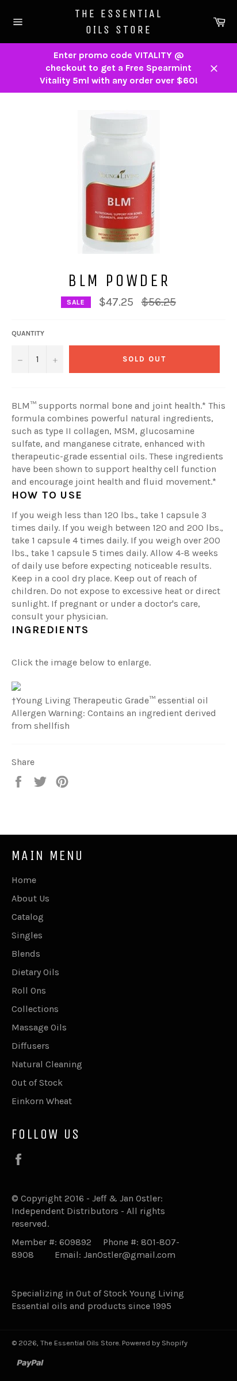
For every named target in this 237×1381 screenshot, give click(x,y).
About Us (30, 898)
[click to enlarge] (16, 687)
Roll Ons (29, 990)
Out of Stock (37, 1082)
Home (24, 879)
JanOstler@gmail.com (129, 1254)
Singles (27, 935)
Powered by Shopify (155, 1342)
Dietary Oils (35, 972)
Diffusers (30, 1045)
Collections (35, 1008)
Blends (26, 953)
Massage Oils (39, 1027)
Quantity (28, 333)
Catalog (28, 916)
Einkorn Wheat (42, 1100)
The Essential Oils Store (118, 21)
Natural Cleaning (47, 1064)
